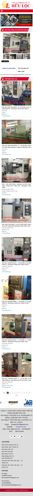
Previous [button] (4, 57)
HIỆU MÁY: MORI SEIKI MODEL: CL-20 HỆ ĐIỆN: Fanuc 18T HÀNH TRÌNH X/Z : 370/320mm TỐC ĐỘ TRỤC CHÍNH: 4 (16, 108)
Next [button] (28, 57)
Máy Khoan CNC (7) (7, 453)
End (16, 395)
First (4, 392)
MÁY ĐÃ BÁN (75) (7, 458)
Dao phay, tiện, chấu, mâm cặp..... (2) (12, 460)
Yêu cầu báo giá (6, 116)
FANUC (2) (5, 462)
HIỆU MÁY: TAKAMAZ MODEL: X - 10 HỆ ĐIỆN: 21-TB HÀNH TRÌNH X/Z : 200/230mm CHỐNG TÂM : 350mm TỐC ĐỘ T (16, 302)
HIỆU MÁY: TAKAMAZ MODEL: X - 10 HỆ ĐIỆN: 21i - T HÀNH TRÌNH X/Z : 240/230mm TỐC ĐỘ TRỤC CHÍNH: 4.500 (16, 340)
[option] (16, 43)
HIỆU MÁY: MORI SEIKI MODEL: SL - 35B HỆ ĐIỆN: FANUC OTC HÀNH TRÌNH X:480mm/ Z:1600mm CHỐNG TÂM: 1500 (16, 146)
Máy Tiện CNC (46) (7, 451)
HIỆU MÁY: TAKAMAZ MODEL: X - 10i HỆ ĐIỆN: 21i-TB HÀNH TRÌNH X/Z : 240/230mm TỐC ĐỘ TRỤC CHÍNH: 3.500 (16, 379)
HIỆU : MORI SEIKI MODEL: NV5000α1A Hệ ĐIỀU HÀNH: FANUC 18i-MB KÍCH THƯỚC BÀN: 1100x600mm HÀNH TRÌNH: (16, 186)
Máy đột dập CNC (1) (8, 456)
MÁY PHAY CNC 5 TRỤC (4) (10, 447)
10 (29, 392)
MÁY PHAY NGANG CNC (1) (10, 445)
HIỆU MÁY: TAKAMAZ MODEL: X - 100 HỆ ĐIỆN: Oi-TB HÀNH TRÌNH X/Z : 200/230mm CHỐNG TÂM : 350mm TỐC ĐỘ (16, 263)
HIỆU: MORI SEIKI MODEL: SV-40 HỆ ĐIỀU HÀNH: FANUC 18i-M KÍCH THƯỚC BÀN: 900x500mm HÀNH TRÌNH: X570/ (16, 225)
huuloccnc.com (21, 427)
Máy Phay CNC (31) (7, 449)
